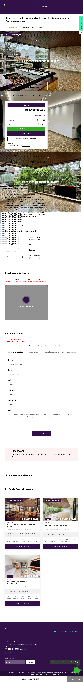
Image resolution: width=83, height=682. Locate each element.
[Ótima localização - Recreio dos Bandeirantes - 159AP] (60, 509)
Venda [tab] (26, 105)
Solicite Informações (15, 352)
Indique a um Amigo (33, 352)
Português (44, 6)
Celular (11, 380)
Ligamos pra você (69, 352)
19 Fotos (10, 54)
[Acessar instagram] (2, 679)
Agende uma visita (26, 133)
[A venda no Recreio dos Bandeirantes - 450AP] (22, 566)
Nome (10, 360)
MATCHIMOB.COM (23, 672)
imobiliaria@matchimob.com (16, 652)
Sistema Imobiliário (58, 672)
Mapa (18, 54)
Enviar (41, 433)
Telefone (11, 390)
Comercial (12, 400)
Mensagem (12, 410)
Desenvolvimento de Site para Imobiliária (47, 674)
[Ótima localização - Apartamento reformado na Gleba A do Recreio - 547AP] (22, 509)
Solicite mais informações (26, 139)
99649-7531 (14, 146)
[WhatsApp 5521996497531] (77, 670)
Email (10, 370)
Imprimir (25, 28)
